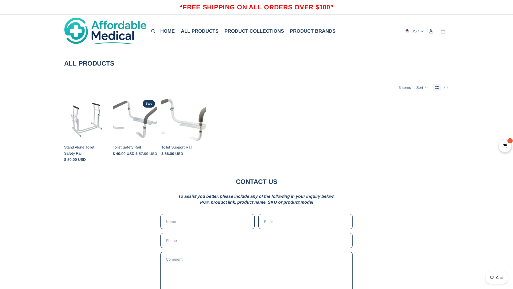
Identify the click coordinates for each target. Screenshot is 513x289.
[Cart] (443, 31)
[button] (422, 87)
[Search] (153, 31)
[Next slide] (151, 120)
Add (104, 134)
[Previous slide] (119, 120)
